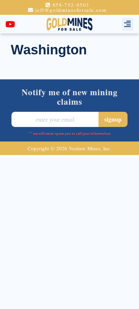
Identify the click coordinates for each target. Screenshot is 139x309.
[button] (127, 24)
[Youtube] (10, 24)
